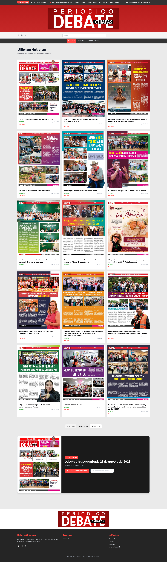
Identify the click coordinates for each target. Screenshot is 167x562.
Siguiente (95, 426)
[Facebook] (18, 35)
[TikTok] (25, 35)
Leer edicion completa (78, 471)
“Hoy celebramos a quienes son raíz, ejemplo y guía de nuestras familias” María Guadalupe (101, 2)
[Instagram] (22, 35)
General (81, 41)
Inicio (72, 41)
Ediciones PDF (93, 41)
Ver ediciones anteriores (100, 471)
